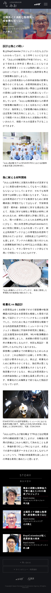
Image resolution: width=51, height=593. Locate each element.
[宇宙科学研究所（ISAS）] (20, 583)
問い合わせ (26, 562)
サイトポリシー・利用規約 (26, 569)
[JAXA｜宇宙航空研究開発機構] (30, 583)
